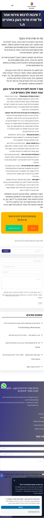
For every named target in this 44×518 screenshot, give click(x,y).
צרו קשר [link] (32, 228)
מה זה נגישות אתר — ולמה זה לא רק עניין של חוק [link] (24, 335)
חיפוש (6, 251)
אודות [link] (42, 418)
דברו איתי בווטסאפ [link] (14, 228)
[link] (31, 4)
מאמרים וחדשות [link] (38, 421)
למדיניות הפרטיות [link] (12, 295)
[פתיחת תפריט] (12, 5)
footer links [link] (39, 241)
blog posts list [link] (30, 241)
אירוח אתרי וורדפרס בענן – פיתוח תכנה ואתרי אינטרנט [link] (21, 389)
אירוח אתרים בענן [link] (20, 241)
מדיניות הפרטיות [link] (33, 512)
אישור (20, 507)
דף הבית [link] (41, 414)
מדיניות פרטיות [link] (39, 425)
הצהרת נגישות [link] (39, 429)
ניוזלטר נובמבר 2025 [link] (33, 367)
